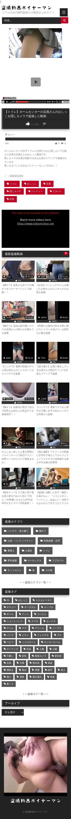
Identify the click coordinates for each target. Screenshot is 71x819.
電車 (22, 677)
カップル (48, 607)
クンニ (25, 614)
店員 (48, 183)
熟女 (24, 670)
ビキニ (25, 635)
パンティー (37, 191)
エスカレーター (44, 600)
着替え (11, 550)
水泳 (9, 663)
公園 (54, 649)
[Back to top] (60, 809)
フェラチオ (43, 635)
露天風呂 (37, 677)
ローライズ (12, 649)
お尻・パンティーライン (20, 540)
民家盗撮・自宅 (52, 540)
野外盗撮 (12, 560)
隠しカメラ (15, 191)
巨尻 (12, 199)
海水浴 (36, 663)
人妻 (41, 649)
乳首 (29, 649)
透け (9, 677)
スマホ (34, 621)
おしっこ (31, 183)
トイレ (13, 183)
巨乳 (24, 656)
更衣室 (58, 656)
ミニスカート (29, 642)
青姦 (52, 677)
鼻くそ (10, 683)
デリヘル (39, 628)
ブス (59, 635)
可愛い (10, 656)
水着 (22, 663)
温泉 (50, 663)
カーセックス (34, 560)
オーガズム (30, 607)
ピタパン (57, 191)
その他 (48, 570)
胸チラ (42, 531)
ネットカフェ (14, 570)
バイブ (10, 635)
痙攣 (37, 670)
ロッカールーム (52, 642)
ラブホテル (58, 560)
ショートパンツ (15, 621)
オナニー (11, 607)
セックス (51, 621)
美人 (63, 670)
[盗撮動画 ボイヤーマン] (29, 8)
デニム (10, 628)
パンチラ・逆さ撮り (18, 531)
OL (8, 600)
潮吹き (10, 670)
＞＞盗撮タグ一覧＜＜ (35, 694)
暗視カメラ (40, 656)
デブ (24, 628)
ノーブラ (57, 628)
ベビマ (10, 642)
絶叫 (50, 670)
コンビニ (41, 614)
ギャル (10, 614)
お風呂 (28, 550)
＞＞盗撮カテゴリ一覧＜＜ (35, 582)
